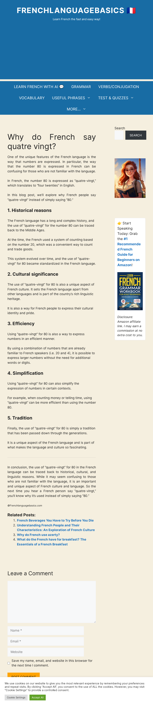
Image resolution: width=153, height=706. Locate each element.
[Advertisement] (76, 53)
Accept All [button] (37, 697)
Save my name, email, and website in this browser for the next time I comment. (52, 663)
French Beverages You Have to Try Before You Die (55, 520)
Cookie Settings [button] (16, 697)
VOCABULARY (32, 98)
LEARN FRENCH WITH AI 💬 (39, 86)
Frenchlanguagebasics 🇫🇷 (76, 10)
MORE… (74, 109)
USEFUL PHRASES (68, 98)
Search (120, 128)
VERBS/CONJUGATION (118, 86)
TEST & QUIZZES (113, 98)
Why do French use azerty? (38, 535)
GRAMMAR (81, 86)
